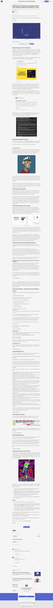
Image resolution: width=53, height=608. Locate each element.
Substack (22, 606)
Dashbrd (31, 207)
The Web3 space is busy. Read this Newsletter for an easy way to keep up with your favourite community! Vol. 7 (22, 580)
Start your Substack (24, 604)
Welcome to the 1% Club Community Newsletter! (20, 572)
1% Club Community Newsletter (17, 4)
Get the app (30, 604)
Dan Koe (29, 332)
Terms (29, 602)
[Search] (42, 1)
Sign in (51, 1)
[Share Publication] (43, 1)
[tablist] (15, 542)
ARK (29, 200)
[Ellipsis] (40, 549)
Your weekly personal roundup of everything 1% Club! (21, 578)
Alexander (15, 11)
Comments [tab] (14, 541)
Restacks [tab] (17, 541)
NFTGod (28, 39)
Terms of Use (30, 598)
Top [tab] (13, 570)
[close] (34, 584)
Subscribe (46, 1)
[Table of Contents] (0, 304)
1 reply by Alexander (17, 554)
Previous (15, 536)
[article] (26, 574)
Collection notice (33, 602)
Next (38, 536)
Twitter (25, 275)
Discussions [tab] (18, 570)
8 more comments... (14, 566)
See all (14, 590)
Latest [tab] (15, 570)
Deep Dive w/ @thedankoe (16, 338)
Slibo (14, 557)
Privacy (27, 602)
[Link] (11, 47)
